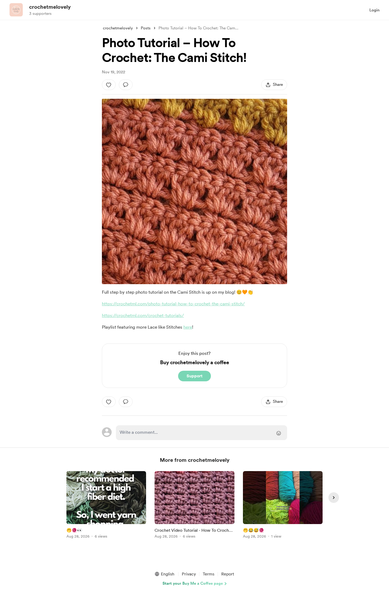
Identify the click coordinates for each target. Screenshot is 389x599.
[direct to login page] (201, 432)
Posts (146, 28)
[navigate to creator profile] (16, 9)
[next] (333, 497)
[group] (106, 505)
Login (374, 10)
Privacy (189, 573)
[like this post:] (109, 84)
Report (227, 573)
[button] (164, 574)
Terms (208, 573)
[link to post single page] (106, 505)
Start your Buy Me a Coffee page (192, 583)
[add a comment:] (126, 84)
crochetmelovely (50, 7)
